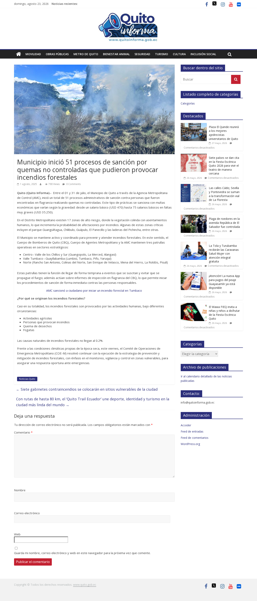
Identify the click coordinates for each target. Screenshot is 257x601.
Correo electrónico (27, 513)
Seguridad (142, 54)
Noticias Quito (27, 379)
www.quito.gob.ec (84, 585)
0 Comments (73, 184)
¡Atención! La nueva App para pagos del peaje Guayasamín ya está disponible (224, 282)
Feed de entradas (192, 431)
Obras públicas (57, 54)
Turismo (161, 54)
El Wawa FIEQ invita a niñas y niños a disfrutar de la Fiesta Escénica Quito (224, 313)
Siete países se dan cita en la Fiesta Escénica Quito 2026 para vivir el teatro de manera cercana (224, 165)
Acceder (186, 425)
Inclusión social (203, 54)
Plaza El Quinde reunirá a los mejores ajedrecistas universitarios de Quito (224, 133)
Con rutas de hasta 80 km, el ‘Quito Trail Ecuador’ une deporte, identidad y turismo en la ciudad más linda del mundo (92, 402)
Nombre (19, 490)
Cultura (179, 54)
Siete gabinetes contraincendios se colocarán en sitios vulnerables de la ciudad (87, 389)
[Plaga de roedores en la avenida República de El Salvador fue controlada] (194, 217)
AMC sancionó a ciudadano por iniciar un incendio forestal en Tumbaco (94, 290)
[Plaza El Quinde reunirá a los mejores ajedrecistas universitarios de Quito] (194, 125)
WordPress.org (190, 444)
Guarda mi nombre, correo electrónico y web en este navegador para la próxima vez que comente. (82, 553)
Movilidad (33, 54)
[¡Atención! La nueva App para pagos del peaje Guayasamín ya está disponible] (194, 274)
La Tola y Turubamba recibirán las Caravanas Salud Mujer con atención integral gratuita (224, 253)
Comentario (23, 432)
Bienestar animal (116, 54)
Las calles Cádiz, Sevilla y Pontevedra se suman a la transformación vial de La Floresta (224, 194)
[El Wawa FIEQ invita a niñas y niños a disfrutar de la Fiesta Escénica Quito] (194, 305)
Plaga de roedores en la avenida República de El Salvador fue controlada (224, 222)
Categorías (188, 103)
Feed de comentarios (194, 438)
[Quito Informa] (128, 14)
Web (17, 534)
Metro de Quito (85, 54)
